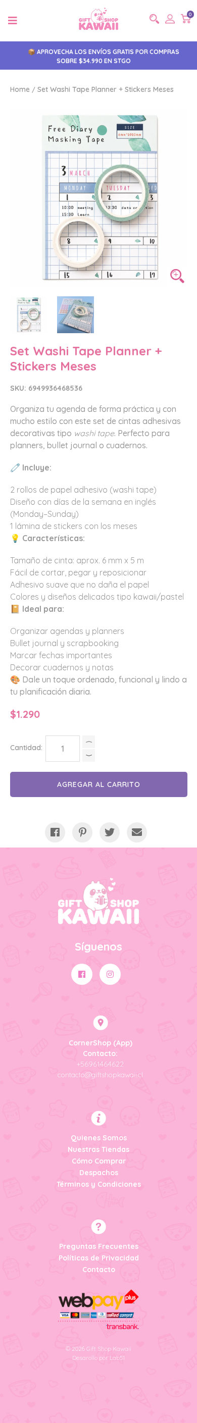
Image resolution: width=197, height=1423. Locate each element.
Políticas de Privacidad (99, 1257)
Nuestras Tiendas (98, 1149)
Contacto (98, 1269)
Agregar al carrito (98, 784)
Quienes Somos (99, 1137)
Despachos (98, 1172)
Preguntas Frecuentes (98, 1246)
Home (20, 89)
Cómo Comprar (99, 1161)
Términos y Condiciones (99, 1184)
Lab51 (117, 1357)
